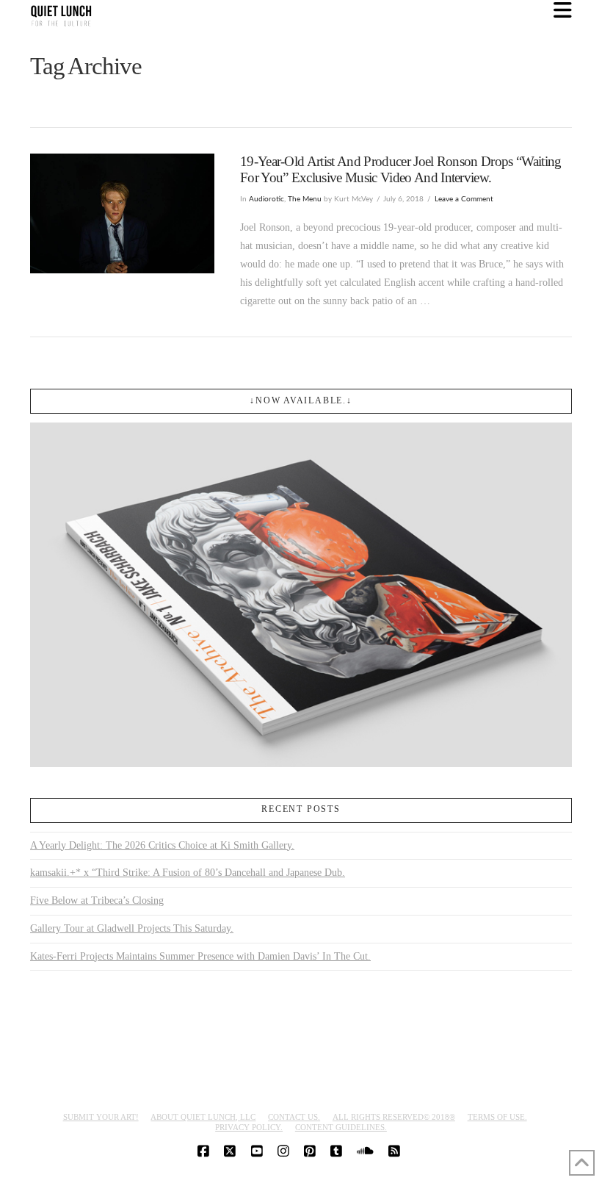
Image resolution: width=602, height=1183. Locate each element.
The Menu (305, 199)
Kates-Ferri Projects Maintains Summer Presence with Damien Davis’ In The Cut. (200, 956)
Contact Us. (294, 1116)
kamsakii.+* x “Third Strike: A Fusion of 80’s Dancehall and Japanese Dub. (187, 872)
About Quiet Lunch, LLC (202, 1116)
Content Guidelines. (341, 1127)
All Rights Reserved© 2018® (394, 1116)
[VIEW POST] (122, 213)
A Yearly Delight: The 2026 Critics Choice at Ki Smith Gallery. (162, 845)
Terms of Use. (497, 1116)
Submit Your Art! (101, 1116)
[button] (563, 10)
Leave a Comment (464, 199)
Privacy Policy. (249, 1127)
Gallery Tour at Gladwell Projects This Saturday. (131, 928)
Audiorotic (266, 199)
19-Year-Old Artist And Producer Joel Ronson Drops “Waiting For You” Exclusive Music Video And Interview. (401, 169)
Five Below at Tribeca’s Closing (97, 900)
